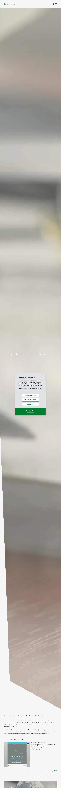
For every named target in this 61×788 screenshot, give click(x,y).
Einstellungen (30, 404)
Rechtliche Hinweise (30, 412)
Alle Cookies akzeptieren (30, 395)
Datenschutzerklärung (30, 410)
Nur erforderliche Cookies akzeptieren (30, 400)
